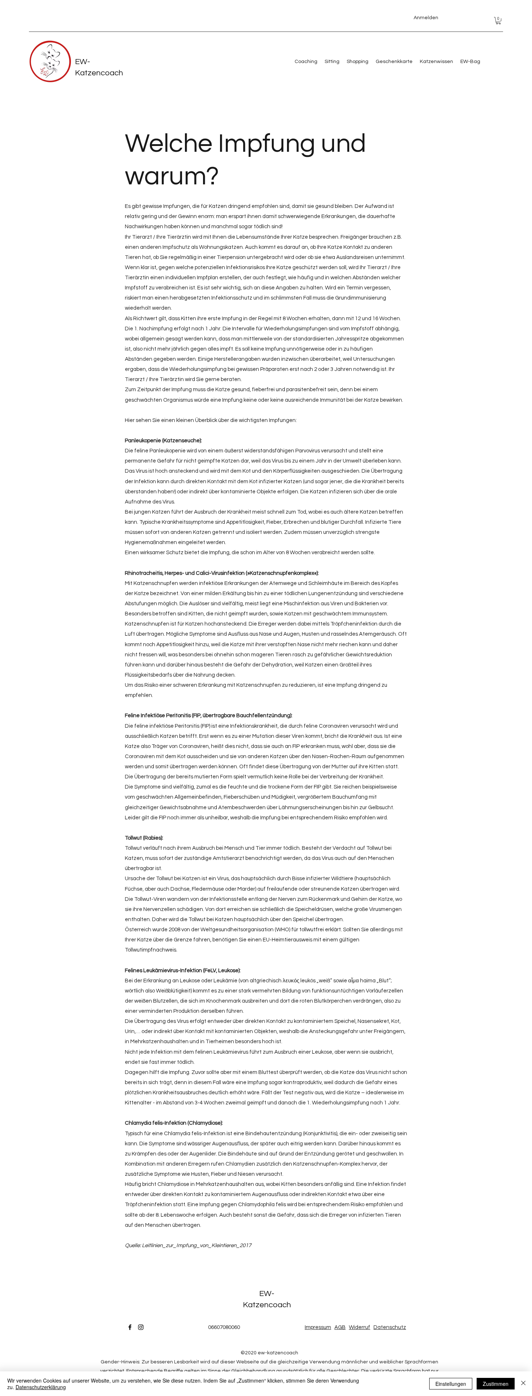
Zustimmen (495, 1383)
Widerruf (359, 1327)
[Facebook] (130, 1327)
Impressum (318, 1327)
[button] (498, 20)
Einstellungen (450, 1383)
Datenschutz (389, 1327)
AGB (340, 1327)
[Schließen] (523, 1383)
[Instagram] (140, 1327)
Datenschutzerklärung (41, 1387)
